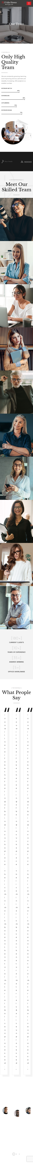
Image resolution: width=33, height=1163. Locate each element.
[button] (13, 1154)
